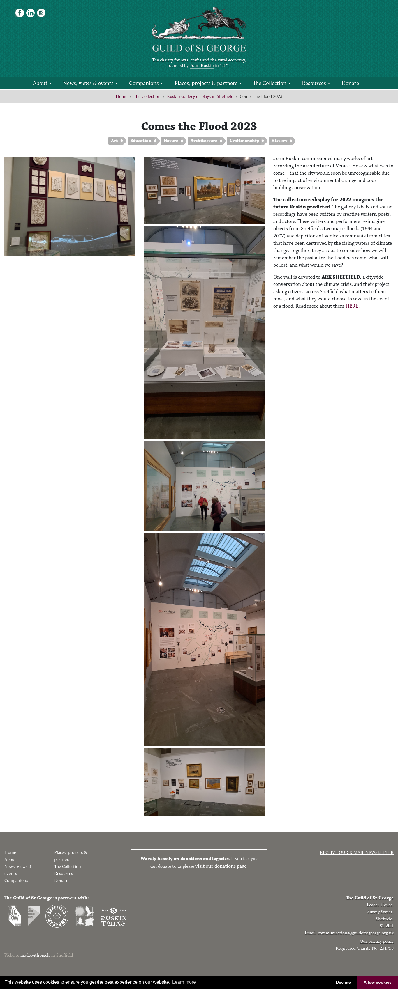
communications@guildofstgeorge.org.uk (356, 933)
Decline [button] (343, 982)
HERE (352, 306)
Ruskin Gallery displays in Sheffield (200, 96)
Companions (144, 83)
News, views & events (88, 83)
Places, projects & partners (206, 83)
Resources (314, 83)
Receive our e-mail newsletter (357, 852)
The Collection (269, 83)
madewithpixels (35, 955)
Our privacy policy (377, 941)
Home (121, 96)
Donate (350, 83)
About (40, 83)
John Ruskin (202, 65)
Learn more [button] (184, 982)
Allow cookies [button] (378, 982)
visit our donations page (220, 866)
